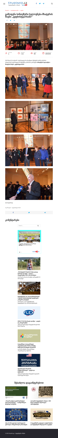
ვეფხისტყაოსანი (16, 207)
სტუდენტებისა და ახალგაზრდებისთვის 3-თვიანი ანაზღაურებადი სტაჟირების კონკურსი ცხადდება (28, 298)
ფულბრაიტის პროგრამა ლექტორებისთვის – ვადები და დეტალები (26, 370)
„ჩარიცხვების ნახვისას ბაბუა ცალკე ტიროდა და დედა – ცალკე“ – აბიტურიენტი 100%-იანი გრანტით (28, 273)
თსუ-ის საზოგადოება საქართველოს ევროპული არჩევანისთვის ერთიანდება (16, 423)
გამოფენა (8, 207)
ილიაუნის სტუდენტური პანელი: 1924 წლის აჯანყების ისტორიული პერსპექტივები (41, 402)
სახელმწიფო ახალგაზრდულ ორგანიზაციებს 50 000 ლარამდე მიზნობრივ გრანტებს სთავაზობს (27, 345)
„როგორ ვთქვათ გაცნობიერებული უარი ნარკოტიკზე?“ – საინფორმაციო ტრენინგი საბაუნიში (15, 402)
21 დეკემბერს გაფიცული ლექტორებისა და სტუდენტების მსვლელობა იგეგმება (42, 423)
